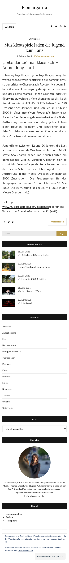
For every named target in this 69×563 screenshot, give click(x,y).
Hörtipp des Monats (11, 351)
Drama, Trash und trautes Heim (34, 267)
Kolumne (6, 364)
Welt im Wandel (26, 303)
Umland (6, 401)
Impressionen (8, 358)
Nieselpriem (11, 520)
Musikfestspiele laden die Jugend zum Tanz (34, 47)
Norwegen (7, 389)
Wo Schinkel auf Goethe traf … (33, 255)
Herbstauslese (9, 345)
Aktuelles (34, 38)
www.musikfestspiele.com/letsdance (25, 206)
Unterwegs (7, 408)
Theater (6, 395)
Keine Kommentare (44, 56)
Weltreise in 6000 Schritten (32, 279)
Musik (5, 383)
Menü (10, 26)
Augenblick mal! (9, 333)
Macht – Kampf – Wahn (29, 291)
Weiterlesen (57, 221)
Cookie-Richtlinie (25, 550)
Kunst (5, 370)
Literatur (6, 376)
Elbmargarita (34, 7)
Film (4, 339)
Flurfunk (9, 517)
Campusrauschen (14, 514)
